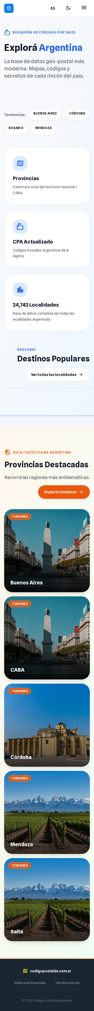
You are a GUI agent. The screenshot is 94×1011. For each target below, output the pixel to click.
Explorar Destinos (64, 492)
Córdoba (77, 113)
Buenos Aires (45, 113)
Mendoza (43, 128)
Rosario (16, 128)
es (53, 8)
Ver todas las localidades (57, 375)
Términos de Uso (67, 983)
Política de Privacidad (29, 983)
